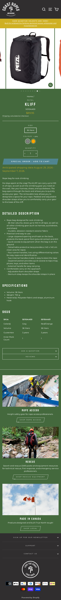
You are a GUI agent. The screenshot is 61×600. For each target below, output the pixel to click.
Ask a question (30, 351)
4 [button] (28, 91)
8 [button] (37, 91)
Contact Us (30, 553)
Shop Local (30, 528)
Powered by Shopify (31, 597)
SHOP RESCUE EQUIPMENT (30, 477)
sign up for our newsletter (30, 537)
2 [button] (24, 91)
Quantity (30, 148)
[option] (30, 23)
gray (27, 141)
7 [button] (35, 91)
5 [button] (30, 91)
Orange (33, 141)
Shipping (6, 116)
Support (30, 545)
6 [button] (33, 91)
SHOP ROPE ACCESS (30, 420)
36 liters (30, 130)
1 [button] (21, 91)
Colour (30, 136)
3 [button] (26, 91)
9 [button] (40, 91)
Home (30, 96)
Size (30, 125)
